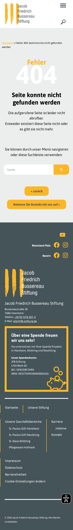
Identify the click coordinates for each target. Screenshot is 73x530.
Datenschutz (13, 467)
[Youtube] (62, 235)
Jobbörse (60, 428)
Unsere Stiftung (38, 407)
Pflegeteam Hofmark (22, 447)
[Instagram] (65, 245)
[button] (63, 5)
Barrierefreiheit (15, 474)
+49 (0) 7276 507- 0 (25, 317)
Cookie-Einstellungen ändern (25, 481)
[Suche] (61, 169)
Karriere (57, 421)
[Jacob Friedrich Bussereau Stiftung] (19, 13)
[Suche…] (63, 22)
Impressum (13, 460)
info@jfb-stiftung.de (25, 321)
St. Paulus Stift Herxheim (24, 428)
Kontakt (56, 434)
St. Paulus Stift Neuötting (24, 434)
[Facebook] (57, 245)
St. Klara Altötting (19, 441)
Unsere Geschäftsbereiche (23, 421)
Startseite (7, 42)
